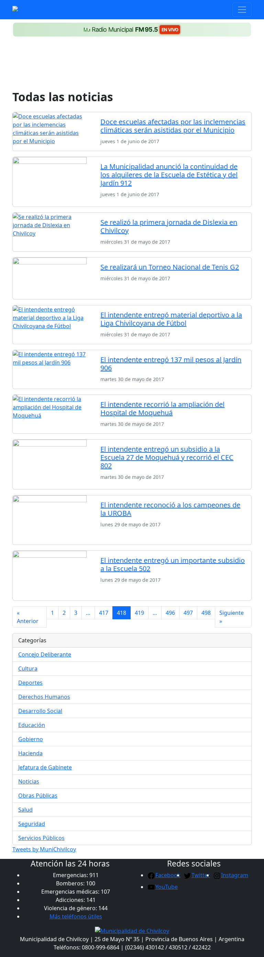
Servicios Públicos (41, 838)
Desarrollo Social (40, 711)
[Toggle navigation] (242, 10)
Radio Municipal (135, 29)
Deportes (30, 682)
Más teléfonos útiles (76, 916)
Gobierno (30, 739)
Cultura (27, 668)
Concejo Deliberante (44, 654)
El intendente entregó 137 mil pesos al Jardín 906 (170, 363)
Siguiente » (231, 617)
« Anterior (27, 617)
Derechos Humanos (44, 697)
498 (206, 613)
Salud (25, 809)
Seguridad (31, 824)
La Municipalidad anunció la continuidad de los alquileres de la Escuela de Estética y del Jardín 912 (169, 175)
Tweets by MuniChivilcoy (44, 849)
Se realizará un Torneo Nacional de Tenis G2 (169, 267)
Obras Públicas (37, 795)
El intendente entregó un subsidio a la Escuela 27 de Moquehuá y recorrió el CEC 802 (166, 457)
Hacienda (30, 753)
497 (188, 613)
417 (103, 613)
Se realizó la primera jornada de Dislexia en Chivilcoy (168, 226)
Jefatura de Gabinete (45, 767)
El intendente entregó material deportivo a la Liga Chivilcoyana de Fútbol (171, 319)
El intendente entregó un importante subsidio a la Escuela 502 (172, 564)
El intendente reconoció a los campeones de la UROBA (170, 509)
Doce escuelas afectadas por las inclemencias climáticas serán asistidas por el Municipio (172, 126)
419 (139, 613)
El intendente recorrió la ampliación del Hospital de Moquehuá (162, 408)
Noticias (28, 781)
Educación (31, 725)
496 (170, 613)
